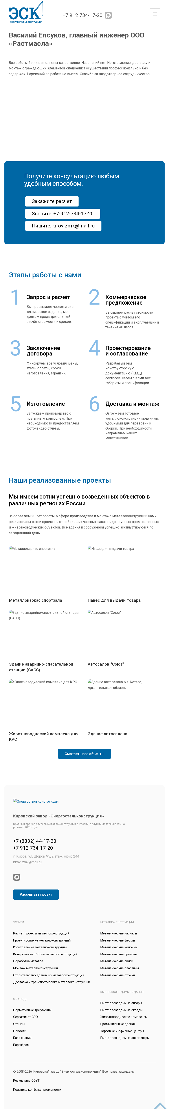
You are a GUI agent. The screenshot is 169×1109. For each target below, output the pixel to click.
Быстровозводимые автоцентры (124, 1038)
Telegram (117, 15)
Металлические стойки (117, 975)
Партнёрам (21, 1045)
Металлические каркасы (118, 933)
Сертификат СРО (25, 1017)
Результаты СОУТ (26, 1081)
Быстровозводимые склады (121, 1010)
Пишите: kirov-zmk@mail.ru (63, 226)
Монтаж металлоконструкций (35, 968)
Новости (19, 1031)
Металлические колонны (119, 947)
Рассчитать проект (36, 894)
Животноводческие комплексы (123, 1017)
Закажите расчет (52, 201)
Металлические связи (116, 961)
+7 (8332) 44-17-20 (34, 841)
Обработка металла (28, 961)
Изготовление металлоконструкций (40, 947)
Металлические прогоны (118, 954)
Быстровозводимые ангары (121, 1003)
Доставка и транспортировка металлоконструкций (51, 982)
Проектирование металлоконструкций (42, 940)
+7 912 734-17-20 (83, 15)
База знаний (22, 1038)
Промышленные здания (118, 1024)
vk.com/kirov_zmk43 (126, 15)
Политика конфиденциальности (37, 1090)
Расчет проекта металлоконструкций (41, 933)
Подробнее (45, 574)
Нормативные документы (32, 1010)
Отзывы (19, 1024)
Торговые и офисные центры (122, 1031)
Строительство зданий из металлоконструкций (48, 975)
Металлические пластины (119, 968)
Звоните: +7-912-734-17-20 (63, 213)
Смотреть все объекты (84, 754)
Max (108, 15)
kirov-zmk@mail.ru (27, 862)
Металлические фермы (117, 940)
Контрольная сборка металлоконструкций (45, 954)
